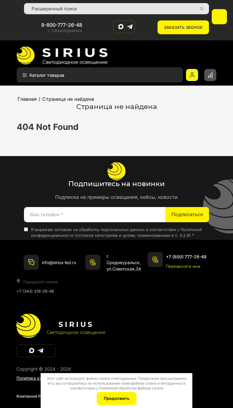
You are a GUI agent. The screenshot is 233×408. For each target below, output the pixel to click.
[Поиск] (201, 8)
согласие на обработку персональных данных (99, 229)
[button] (183, 27)
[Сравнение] (210, 75)
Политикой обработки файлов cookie (131, 388)
